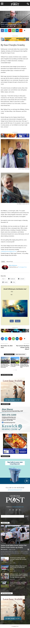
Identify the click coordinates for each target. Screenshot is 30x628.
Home (2, 7)
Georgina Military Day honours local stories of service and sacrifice (18, 567)
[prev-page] (14, 370)
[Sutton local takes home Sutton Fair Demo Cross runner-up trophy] (15, 534)
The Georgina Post (22, 267)
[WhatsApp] (13, 30)
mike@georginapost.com (18, 506)
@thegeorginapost (15, 490)
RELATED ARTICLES (9, 354)
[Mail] (16, 510)
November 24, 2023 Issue (6, 346)
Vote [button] (12, 321)
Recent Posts (10, 261)
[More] (24, 30)
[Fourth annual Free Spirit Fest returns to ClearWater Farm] (5, 584)
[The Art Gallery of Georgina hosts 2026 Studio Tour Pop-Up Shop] (24, 360)
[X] (6, 30)
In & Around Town (24, 362)
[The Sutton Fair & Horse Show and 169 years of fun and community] (5, 360)
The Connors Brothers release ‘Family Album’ (22, 347)
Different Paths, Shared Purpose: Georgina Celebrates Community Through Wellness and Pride (19, 575)
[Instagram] (13, 510)
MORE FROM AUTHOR (20, 354)
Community (7, 7)
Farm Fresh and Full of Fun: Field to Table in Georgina (15, 365)
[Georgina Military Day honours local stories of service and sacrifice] (5, 568)
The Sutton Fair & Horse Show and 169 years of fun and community (5, 366)
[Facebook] (2, 30)
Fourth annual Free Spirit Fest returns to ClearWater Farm (18, 583)
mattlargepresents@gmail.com (8, 251)
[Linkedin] (17, 30)
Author (3, 261)
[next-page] (16, 370)
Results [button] (18, 321)
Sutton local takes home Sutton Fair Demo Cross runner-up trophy (14, 546)
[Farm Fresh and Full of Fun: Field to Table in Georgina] (15, 360)
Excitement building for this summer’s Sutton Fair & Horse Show (18, 559)
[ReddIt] (20, 30)
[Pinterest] (9, 30)
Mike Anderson (13, 265)
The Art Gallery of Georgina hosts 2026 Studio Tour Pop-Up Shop (24, 366)
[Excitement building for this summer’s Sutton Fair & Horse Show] (5, 560)
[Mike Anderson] (5, 267)
